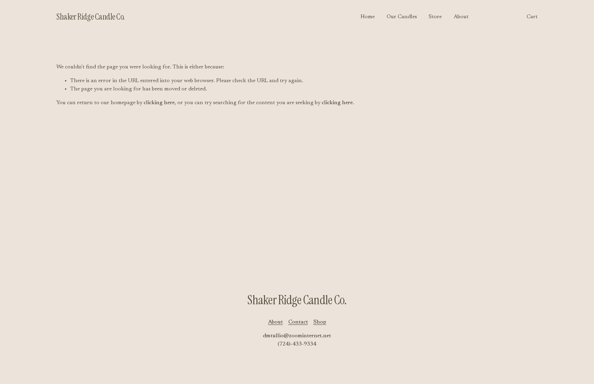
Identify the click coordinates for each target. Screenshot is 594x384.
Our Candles (402, 17)
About (461, 17)
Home (368, 17)
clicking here (159, 103)
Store (435, 17)
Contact (298, 322)
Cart (532, 17)
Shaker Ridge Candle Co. (90, 16)
